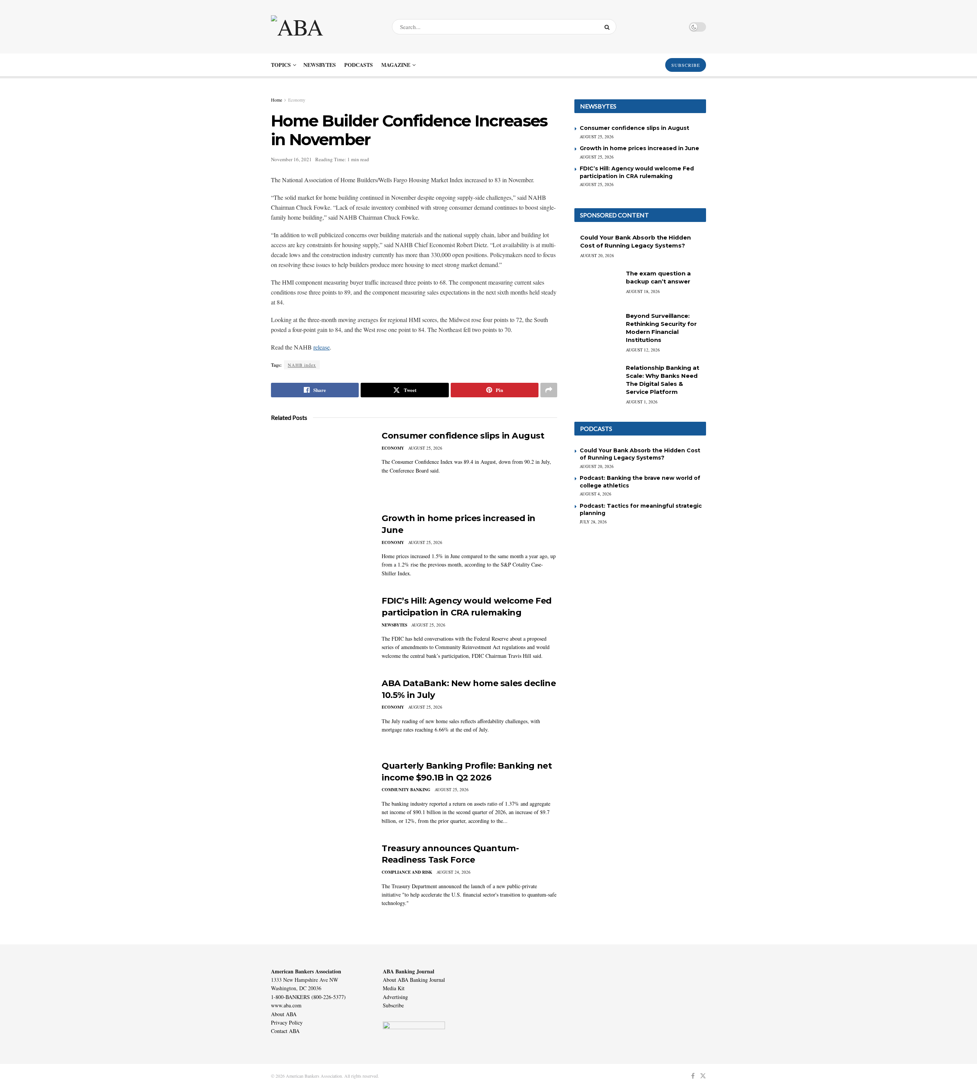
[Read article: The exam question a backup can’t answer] (597, 285)
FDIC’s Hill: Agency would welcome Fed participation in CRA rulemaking (637, 172)
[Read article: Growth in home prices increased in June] (320, 548)
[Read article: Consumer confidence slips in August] (320, 465)
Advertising (395, 997)
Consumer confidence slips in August (463, 436)
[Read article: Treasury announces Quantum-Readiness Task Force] (320, 878)
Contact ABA (285, 1031)
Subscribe (393, 1005)
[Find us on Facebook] (693, 1076)
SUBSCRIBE (685, 65)
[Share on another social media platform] (548, 390)
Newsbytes (319, 65)
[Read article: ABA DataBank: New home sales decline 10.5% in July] (320, 713)
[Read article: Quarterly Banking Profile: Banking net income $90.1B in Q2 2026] (320, 795)
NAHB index (302, 365)
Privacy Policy (287, 1022)
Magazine (395, 65)
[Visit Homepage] (325, 26)
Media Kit (394, 988)
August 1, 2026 (642, 402)
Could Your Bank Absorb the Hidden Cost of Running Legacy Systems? (640, 454)
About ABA (284, 1014)
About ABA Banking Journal (414, 979)
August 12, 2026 (643, 350)
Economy (296, 100)
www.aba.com (286, 1005)
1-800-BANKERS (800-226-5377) (308, 997)
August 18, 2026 (643, 291)
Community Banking (406, 790)
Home (276, 100)
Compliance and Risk (407, 872)
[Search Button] (608, 26)
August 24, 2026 (454, 872)
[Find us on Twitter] (703, 1076)
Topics (281, 65)
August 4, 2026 (595, 494)
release (321, 347)
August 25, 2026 (425, 448)
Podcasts (358, 65)
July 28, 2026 (593, 522)
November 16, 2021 (291, 159)
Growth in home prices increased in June (639, 148)
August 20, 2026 (597, 255)
